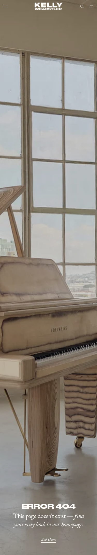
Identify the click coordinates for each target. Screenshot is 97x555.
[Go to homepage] (48, 6)
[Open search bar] (82, 6)
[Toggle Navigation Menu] (5, 6)
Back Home (48, 540)
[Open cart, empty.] (91, 6)
